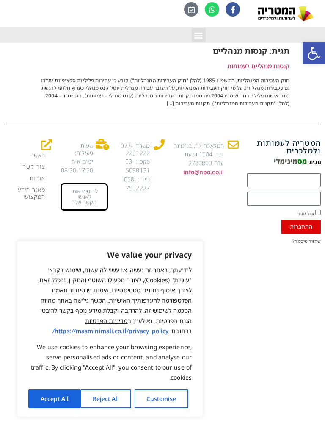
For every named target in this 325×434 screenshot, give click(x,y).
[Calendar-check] (191, 9)
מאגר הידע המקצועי (31, 193)
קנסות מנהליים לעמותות (258, 66)
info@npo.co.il (203, 172)
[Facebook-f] (233, 9)
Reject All (106, 399)
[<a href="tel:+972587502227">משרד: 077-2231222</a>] (159, 144)
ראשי (38, 155)
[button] (314, 53)
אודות (37, 178)
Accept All (55, 399)
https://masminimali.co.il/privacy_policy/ (110, 331)
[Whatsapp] (212, 9)
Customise (161, 399)
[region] (110, 329)
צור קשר (34, 166)
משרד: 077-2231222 (135, 149)
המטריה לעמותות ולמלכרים (289, 147)
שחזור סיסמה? (306, 241)
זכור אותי (306, 213)
